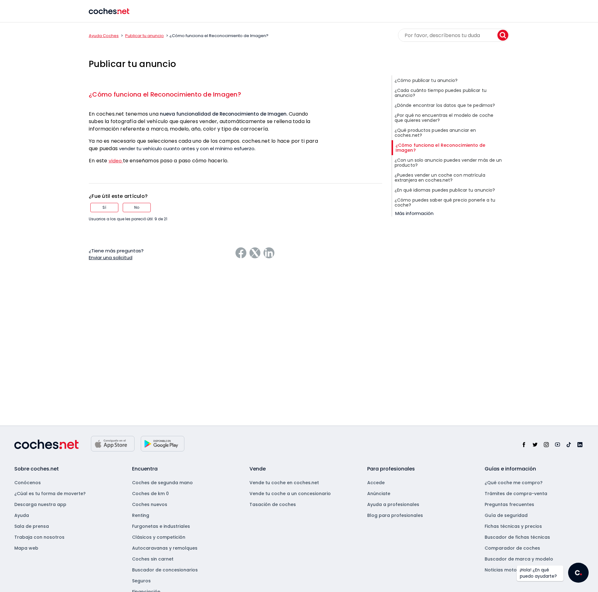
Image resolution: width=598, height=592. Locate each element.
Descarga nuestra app (40, 504)
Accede (376, 483)
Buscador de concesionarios (165, 570)
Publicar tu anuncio (144, 36)
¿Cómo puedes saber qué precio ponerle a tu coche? (445, 202)
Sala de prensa (31, 526)
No (136, 207)
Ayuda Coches (104, 36)
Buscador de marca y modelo (519, 559)
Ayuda (21, 515)
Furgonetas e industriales (161, 526)
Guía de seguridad (506, 515)
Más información (414, 213)
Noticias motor (502, 570)
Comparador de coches (512, 548)
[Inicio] (109, 11)
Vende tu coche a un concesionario (290, 493)
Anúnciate (378, 493)
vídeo (116, 160)
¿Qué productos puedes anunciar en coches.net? (435, 132)
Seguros (141, 581)
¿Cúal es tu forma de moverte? (50, 493)
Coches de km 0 (150, 493)
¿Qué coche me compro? (514, 483)
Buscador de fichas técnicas (517, 537)
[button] (578, 573)
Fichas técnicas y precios (513, 526)
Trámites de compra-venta (516, 493)
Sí (104, 207)
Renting (140, 515)
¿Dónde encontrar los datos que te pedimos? (445, 105)
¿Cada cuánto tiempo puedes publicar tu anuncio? (440, 92)
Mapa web (26, 548)
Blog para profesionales (395, 515)
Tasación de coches (272, 504)
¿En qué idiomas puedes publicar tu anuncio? (445, 190)
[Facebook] (240, 252)
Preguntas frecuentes (509, 504)
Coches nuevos (149, 504)
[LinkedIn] (268, 252)
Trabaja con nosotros (39, 537)
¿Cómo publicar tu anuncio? (426, 80)
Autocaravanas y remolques (164, 548)
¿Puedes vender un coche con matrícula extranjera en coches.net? (440, 177)
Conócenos (27, 483)
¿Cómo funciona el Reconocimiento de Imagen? (165, 94)
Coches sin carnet (152, 559)
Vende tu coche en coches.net (284, 483)
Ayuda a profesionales (393, 504)
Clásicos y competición (158, 537)
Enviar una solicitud (110, 257)
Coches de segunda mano (162, 483)
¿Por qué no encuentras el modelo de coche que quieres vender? (444, 117)
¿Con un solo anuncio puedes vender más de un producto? (448, 162)
